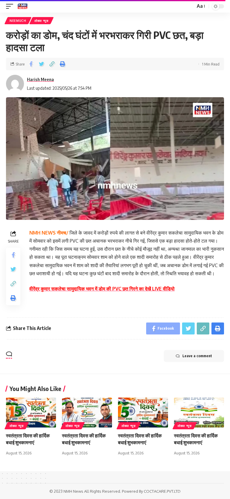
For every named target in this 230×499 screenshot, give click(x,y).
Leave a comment (197, 356)
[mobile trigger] (11, 6)
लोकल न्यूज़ (41, 20)
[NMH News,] (22, 6)
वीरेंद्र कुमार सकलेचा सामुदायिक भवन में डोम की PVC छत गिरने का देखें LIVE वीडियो (102, 289)
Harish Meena (40, 79)
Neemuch (18, 20)
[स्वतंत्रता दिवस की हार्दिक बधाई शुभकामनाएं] (31, 413)
